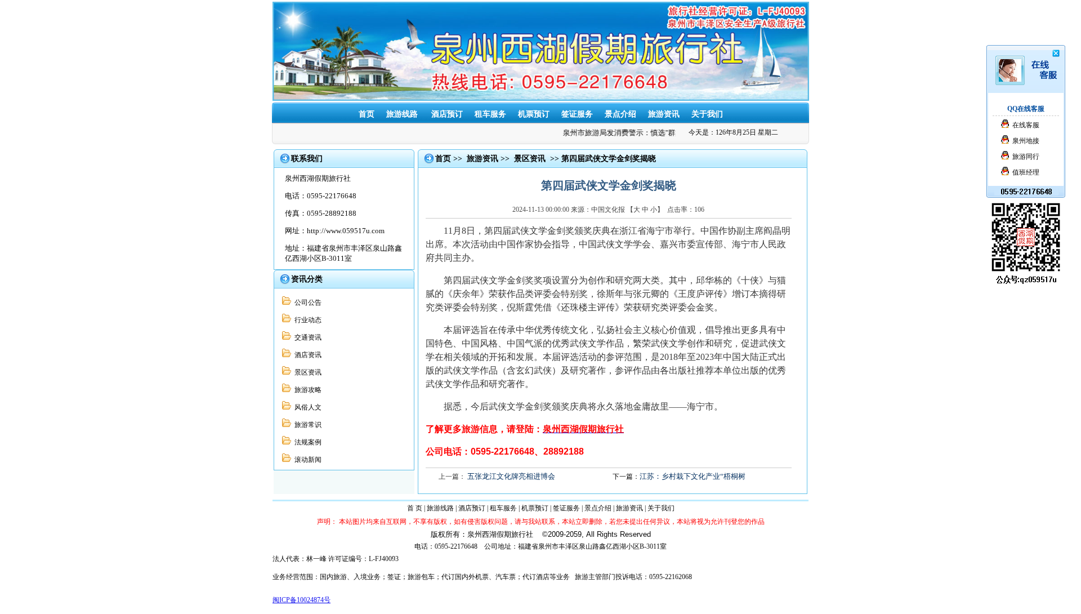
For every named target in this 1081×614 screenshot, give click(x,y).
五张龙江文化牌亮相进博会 (511, 476)
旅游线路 (440, 508)
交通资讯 (306, 337)
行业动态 (306, 320)
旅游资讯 (664, 114)
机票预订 (534, 114)
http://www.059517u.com (346, 230)
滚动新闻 (306, 460)
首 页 (414, 508)
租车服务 (490, 114)
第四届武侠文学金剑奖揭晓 (608, 158)
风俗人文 (306, 407)
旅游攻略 (306, 390)
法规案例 (306, 442)
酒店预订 (447, 114)
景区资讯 (306, 372)
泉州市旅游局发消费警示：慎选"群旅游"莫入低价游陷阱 (647, 132)
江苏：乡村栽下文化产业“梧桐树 (692, 476)
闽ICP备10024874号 (301, 600)
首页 (443, 158)
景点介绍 (620, 114)
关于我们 (707, 114)
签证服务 (577, 114)
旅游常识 (306, 425)
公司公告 (306, 302)
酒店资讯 (306, 355)
